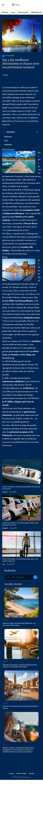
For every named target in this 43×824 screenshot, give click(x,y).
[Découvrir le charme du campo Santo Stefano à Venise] (21, 685)
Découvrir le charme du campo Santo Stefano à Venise (20, 707)
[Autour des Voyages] (16, 5)
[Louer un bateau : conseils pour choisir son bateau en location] (21, 471)
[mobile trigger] (4, 5)
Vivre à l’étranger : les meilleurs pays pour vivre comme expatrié (20, 560)
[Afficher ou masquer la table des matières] (27, 132)
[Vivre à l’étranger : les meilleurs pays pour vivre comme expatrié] (21, 544)
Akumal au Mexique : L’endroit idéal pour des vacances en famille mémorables (20, 665)
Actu (3, 564)
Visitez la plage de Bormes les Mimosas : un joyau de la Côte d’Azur (19, 624)
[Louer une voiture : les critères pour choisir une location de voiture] (21, 508)
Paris (6, 141)
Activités (4, 492)
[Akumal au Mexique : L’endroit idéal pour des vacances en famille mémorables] (21, 644)
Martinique (8, 137)
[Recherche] (39, 5)
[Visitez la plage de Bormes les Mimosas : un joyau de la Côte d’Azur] (21, 603)
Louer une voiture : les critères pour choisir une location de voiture (20, 523)
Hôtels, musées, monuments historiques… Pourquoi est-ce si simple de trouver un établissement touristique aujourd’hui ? (19, 749)
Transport (5, 528)
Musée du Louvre (32, 317)
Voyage (5, 75)
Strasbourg (7, 145)
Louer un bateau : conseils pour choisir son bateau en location (21, 487)
